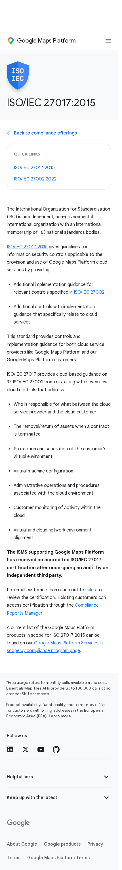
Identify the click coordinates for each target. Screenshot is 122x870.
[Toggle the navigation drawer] (108, 41)
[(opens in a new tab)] (19, 823)
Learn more (60, 715)
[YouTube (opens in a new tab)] (40, 749)
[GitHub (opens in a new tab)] (56, 749)
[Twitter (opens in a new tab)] (25, 749)
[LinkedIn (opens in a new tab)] (10, 749)
